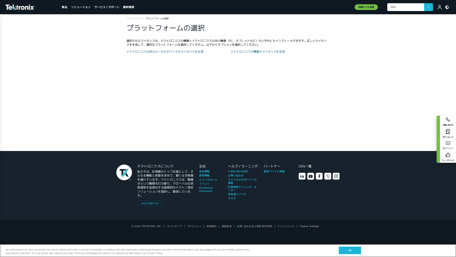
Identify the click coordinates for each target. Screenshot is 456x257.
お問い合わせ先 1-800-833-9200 (254, 226)
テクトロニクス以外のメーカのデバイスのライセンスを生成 (164, 52)
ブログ (232, 198)
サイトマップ (174, 226)
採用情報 (204, 175)
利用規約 (211, 226)
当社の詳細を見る (150, 203)
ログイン (438, 8)
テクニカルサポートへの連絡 (242, 181)
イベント (204, 183)
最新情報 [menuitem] (128, 7)
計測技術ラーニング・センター (242, 188)
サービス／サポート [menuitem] (106, 7)
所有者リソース (237, 194)
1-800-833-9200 (238, 171)
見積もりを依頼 (366, 7)
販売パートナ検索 (274, 171)
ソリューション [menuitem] (81, 7)
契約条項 (227, 226)
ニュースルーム (208, 179)
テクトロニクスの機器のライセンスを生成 (258, 52)
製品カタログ (448, 148)
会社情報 (204, 171)
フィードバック (285, 226)
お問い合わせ (236, 175)
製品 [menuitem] (64, 7)
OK (350, 250)
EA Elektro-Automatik (206, 189)
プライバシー (194, 226)
